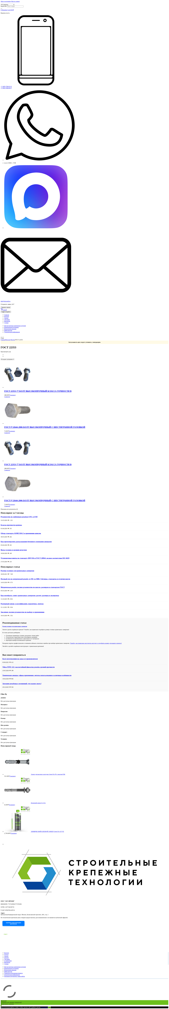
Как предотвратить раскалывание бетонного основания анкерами (26, 542)
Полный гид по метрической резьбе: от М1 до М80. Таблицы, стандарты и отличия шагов (35, 579)
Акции (6, 318)
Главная (6, 315)
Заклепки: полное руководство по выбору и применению (22, 612)
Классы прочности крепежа (11, 525)
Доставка (7, 319)
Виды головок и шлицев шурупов (14, 550)
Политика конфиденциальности (7, 982)
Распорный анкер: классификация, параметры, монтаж (22, 604)
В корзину (13, 395)
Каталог (6, 316)
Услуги (6, 954)
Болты (13, 340)
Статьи (6, 323)
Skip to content (15, 1)
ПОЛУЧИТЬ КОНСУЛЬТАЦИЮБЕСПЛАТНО (13, 923)
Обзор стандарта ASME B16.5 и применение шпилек (21, 533)
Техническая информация (12, 332)
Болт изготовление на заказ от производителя (20, 659)
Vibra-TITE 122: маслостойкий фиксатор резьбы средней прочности (28, 667)
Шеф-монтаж (8, 330)
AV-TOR (36, 982)
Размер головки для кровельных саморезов (17, 571)
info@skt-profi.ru (5, 301)
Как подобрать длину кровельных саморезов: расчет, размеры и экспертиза (30, 595)
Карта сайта (18, 982)
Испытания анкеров (10, 329)
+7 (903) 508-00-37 (6, 88)
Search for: (4, 6)
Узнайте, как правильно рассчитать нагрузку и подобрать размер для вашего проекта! (96, 643)
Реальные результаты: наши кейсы (14, 976)
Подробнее (44, 1007)
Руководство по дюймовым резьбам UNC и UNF (19, 517)
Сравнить (7, 396)
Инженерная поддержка (11, 327)
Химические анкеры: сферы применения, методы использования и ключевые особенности (36, 675)
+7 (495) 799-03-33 (6, 86)
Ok (49, 1007)
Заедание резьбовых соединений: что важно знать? (21, 684)
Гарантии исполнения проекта (13, 973)
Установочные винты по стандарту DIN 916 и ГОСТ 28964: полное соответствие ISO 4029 (35, 558)
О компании (8, 960)
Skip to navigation (6, 1)
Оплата (6, 957)
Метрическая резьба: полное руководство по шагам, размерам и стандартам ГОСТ (33, 587)
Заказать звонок (5, 307)
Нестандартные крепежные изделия (15, 325)
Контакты (7, 321)
